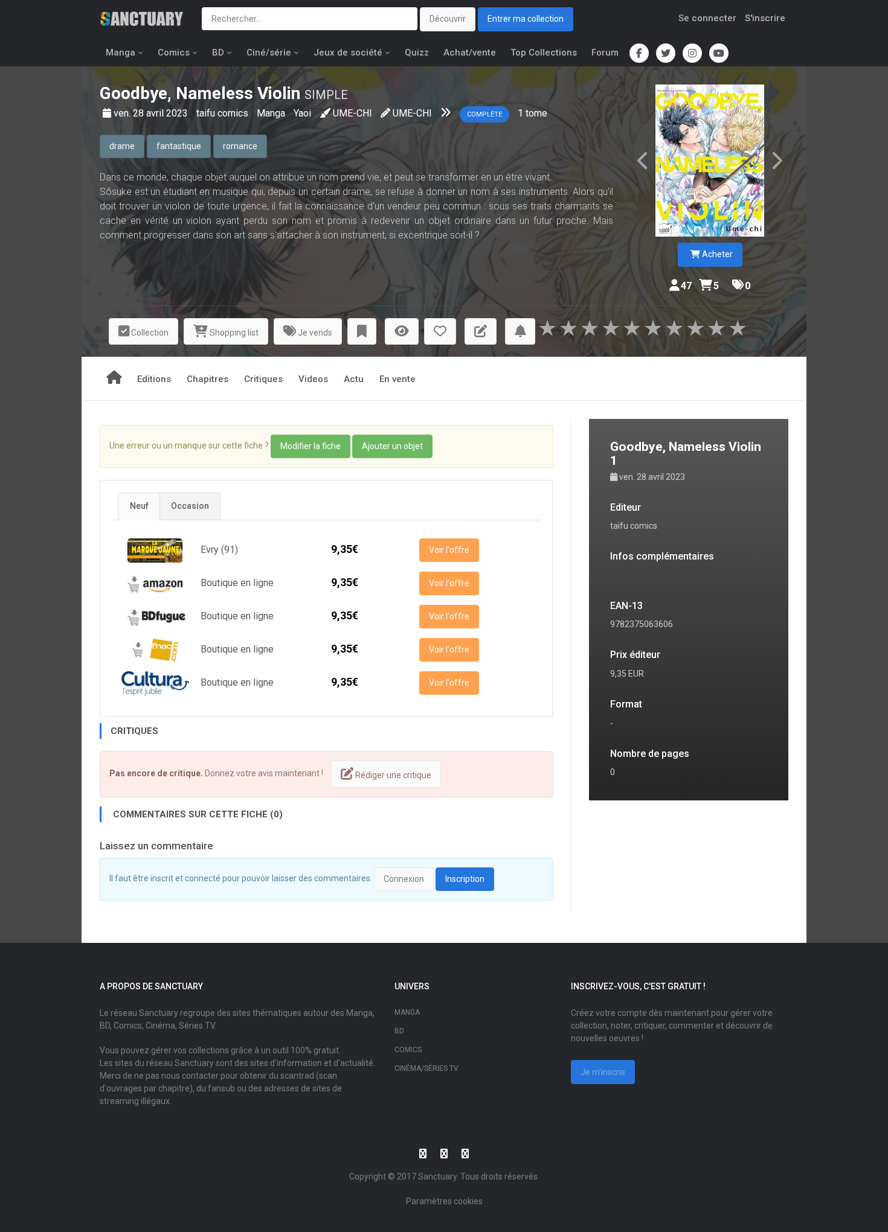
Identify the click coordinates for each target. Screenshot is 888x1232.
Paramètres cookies (444, 1201)
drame (122, 146)
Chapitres (207, 379)
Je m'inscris (603, 1072)
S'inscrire (765, 18)
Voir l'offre (449, 550)
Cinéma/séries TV (426, 1068)
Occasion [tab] (190, 506)
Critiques (263, 379)
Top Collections (543, 52)
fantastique (178, 146)
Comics (174, 52)
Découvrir (448, 19)
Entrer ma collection (525, 19)
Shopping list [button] (233, 332)
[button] (361, 331)
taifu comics (223, 113)
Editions (154, 379)
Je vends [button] (314, 332)
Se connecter (707, 18)
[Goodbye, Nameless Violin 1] (709, 161)
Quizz (417, 52)
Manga (120, 52)
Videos (313, 379)
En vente (397, 379)
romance (240, 146)
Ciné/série (268, 52)
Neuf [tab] (139, 506)
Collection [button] (149, 332)
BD (218, 52)
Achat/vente (469, 52)
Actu (354, 379)
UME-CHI (352, 113)
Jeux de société (348, 52)
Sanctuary (437, 1176)
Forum (605, 52)
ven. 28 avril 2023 (152, 113)
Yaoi (302, 113)
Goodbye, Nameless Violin (200, 93)
